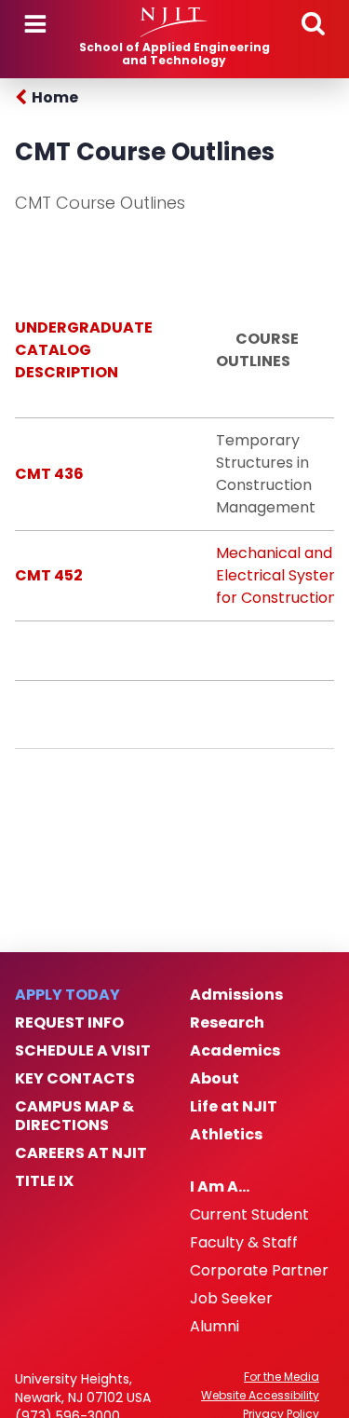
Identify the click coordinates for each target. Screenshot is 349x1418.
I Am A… (219, 1187)
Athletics (226, 1134)
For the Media (281, 1377)
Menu (35, 24)
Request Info (69, 1023)
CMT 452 (49, 575)
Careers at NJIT (81, 1153)
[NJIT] (174, 22)
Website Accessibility (260, 1395)
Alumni (214, 1326)
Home (55, 97)
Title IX (44, 1181)
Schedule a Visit (83, 1051)
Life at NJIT (233, 1107)
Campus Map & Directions (74, 1116)
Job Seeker (231, 1298)
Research (227, 1023)
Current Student (249, 1215)
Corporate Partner (259, 1270)
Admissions (236, 995)
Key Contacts (75, 1079)
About (214, 1079)
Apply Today (67, 995)
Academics (235, 1051)
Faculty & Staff (244, 1243)
